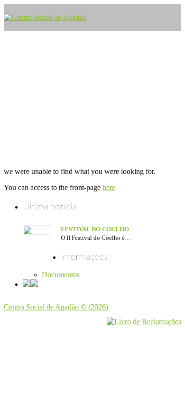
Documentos (61, 275)
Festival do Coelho (95, 229)
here (108, 187)
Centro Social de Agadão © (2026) (56, 307)
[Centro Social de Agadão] (45, 17)
